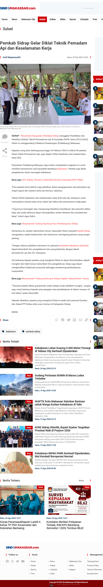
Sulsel (42, 19)
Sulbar (53, 19)
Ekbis (62, 19)
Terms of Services (94, 569)
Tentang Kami (93, 561)
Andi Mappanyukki (12, 57)
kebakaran (10, 331)
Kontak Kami (92, 573)
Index (52, 573)
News (14, 19)
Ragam (72, 569)
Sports (73, 19)
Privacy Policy (93, 565)
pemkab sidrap (32, 331)
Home (5, 19)
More (81, 480)
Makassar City (28, 19)
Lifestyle (84, 19)
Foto (95, 19)
